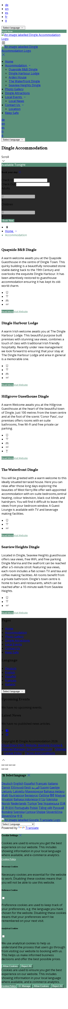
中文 (20, 816)
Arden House (17, 77)
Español (10, 676)
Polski (34, 808)
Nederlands (18, 803)
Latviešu (18, 791)
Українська (51, 803)
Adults (5, 188)
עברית (42, 799)
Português (22, 808)
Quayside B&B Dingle (23, 69)
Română (7, 812)
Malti (4, 795)
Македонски (34, 791)
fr (6, 17)
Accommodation (16, 65)
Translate (32, 828)
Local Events (14, 97)
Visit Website (21, 311)
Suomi (44, 787)
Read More (7, 311)
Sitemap (60, 749)
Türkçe (32, 803)
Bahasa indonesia (26, 799)
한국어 (9, 808)
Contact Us (13, 105)
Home (9, 61)
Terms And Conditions (40, 753)
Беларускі (31, 795)
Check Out (8, 184)
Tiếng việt (45, 808)
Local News (16, 101)
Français (10, 680)
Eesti (27, 787)
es (6, 13)
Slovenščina (54, 812)
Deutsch (10, 668)
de (6, 5)
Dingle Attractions (17, 93)
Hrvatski (7, 799)
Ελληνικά (17, 787)
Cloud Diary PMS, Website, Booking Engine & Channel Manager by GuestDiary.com (32, 747)
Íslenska (51, 799)
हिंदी (52, 795)
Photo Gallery (14, 89)
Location (14, 109)
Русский (58, 808)
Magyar (60, 795)
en (7, 9)
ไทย (40, 803)
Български (16, 795)
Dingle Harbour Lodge (24, 73)
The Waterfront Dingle (24, 81)
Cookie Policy (13, 753)
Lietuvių (6, 791)
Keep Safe (12, 113)
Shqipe (41, 812)
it (6, 21)
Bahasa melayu (54, 791)
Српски (30, 812)
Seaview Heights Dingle (25, 85)
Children (7, 204)
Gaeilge (55, 787)
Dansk (5, 787)
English (10, 672)
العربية (36, 787)
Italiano (10, 684)
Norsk (5, 803)
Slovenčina (8, 816)
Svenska (19, 812)
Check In (7, 180)
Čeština (44, 795)
